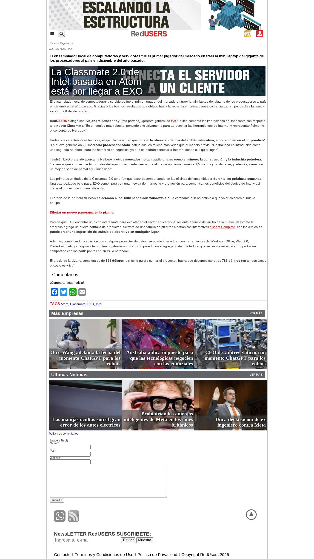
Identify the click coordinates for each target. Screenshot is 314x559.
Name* (54, 443)
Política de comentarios (63, 433)
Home (52, 43)
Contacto (62, 554)
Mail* (53, 450)
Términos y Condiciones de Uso (104, 554)
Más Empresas (67, 313)
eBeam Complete (222, 227)
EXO (174, 121)
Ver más (256, 313)
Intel (99, 304)
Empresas (65, 43)
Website (55, 458)
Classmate (78, 304)
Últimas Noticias (69, 374)
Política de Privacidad (157, 554)
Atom (64, 304)
